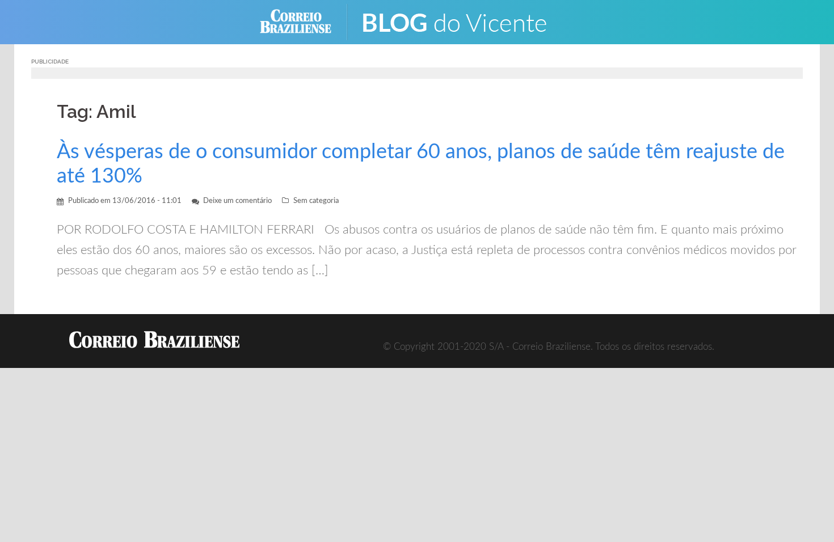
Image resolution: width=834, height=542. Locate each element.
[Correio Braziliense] (304, 21)
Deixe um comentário (237, 201)
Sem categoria (316, 201)
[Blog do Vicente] (462, 21)
